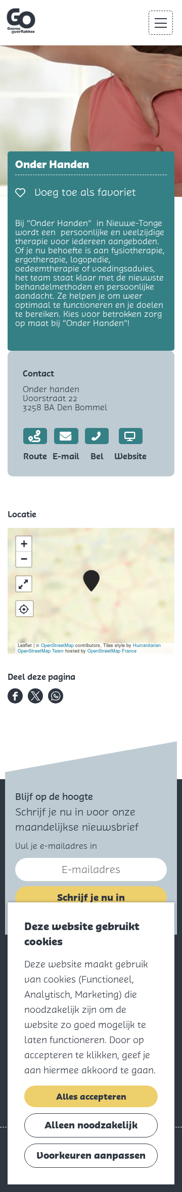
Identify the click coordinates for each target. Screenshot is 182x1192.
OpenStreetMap (57, 645)
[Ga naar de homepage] (22, 21)
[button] (91, 581)
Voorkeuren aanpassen (91, 1155)
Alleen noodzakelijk (91, 1125)
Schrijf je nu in (91, 897)
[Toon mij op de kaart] (24, 608)
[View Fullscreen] (23, 583)
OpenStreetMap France (111, 650)
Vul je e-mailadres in (56, 846)
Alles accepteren (91, 1096)
